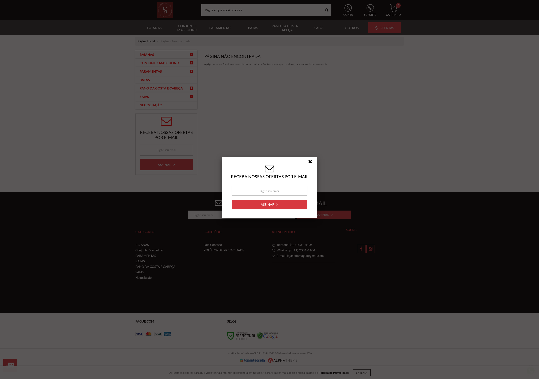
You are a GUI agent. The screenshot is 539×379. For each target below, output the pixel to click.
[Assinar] (269, 206)
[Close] (312, 165)
